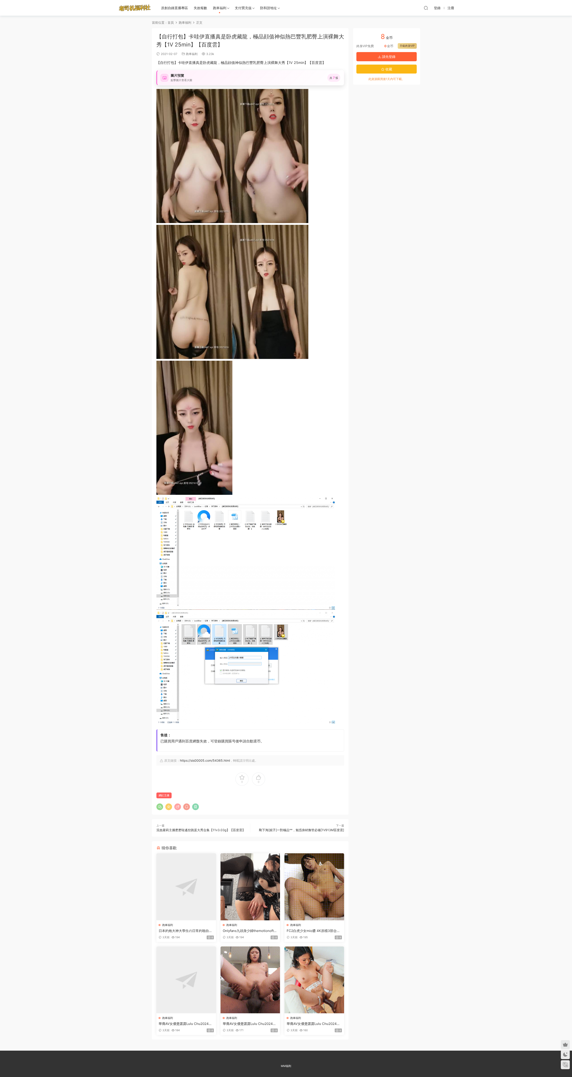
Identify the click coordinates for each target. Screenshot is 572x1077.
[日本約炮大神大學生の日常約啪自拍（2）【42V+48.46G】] (186, 886)
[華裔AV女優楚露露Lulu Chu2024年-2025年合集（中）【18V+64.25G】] (250, 979)
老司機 (134, 8)
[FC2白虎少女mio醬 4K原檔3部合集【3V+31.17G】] (314, 886)
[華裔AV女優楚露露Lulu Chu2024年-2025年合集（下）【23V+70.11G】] (314, 979)
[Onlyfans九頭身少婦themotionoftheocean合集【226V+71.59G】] (250, 886)
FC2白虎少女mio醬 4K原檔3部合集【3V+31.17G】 (313, 931)
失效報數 (200, 8)
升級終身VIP (407, 45)
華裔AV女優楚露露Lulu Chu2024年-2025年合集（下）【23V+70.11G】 (314, 1024)
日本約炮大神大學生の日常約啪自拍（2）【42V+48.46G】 (185, 931)
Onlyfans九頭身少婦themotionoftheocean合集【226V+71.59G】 (250, 931)
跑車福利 (219, 8)
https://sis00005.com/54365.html (205, 760)
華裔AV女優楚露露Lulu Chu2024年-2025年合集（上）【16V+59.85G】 (186, 1024)
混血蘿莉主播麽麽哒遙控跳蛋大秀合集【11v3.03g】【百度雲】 (200, 830)
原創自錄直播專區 (174, 8)
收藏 (388, 69)
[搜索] (426, 8)
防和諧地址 (268, 8)
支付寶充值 (243, 8)
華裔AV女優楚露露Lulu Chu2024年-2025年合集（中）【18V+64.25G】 (250, 1024)
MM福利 (286, 1066)
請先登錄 (388, 57)
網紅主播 (164, 795)
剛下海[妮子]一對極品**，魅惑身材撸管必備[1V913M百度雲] (301, 830)
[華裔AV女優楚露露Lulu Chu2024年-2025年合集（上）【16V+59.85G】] (186, 979)
